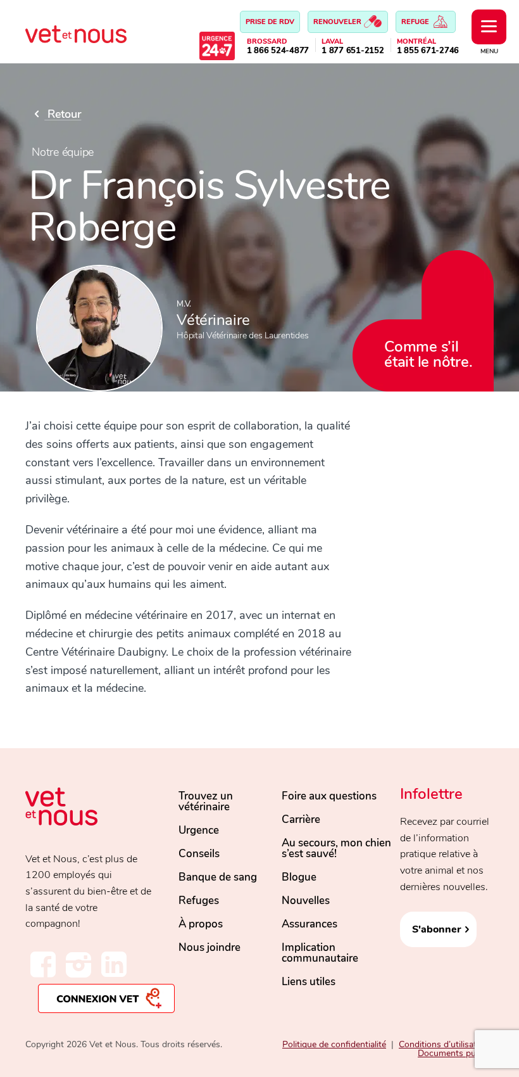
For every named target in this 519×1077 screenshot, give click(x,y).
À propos (200, 924)
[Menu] (489, 27)
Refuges (198, 900)
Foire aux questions (329, 796)
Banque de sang (217, 877)
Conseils (199, 853)
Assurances (309, 924)
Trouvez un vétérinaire (205, 801)
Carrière (301, 819)
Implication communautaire (320, 953)
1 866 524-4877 (278, 51)
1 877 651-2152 (353, 51)
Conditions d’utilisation (444, 1044)
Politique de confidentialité (334, 1044)
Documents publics (456, 1053)
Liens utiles (308, 981)
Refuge (416, 22)
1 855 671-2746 (428, 51)
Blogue (299, 877)
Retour (62, 114)
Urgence (198, 830)
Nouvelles (306, 900)
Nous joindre (209, 947)
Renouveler (338, 22)
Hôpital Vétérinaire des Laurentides (242, 335)
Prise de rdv (270, 22)
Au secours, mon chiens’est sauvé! (336, 848)
